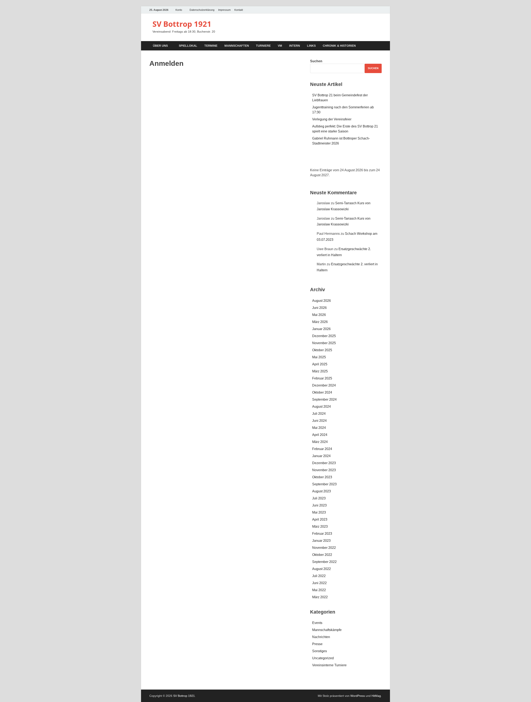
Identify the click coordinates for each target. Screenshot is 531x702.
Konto (178, 10)
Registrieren (250, 128)
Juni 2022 (319, 583)
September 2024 (324, 399)
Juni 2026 (319, 307)
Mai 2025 (319, 357)
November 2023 (324, 470)
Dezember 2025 (324, 336)
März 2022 (320, 597)
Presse (317, 644)
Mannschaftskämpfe (327, 630)
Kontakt (238, 10)
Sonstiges (319, 651)
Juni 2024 (319, 420)
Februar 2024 (322, 449)
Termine (210, 45)
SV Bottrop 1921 (181, 24)
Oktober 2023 (322, 477)
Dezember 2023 (324, 463)
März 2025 (320, 371)
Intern (294, 45)
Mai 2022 (319, 590)
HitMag (376, 695)
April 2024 (319, 435)
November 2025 (324, 343)
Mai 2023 (319, 512)
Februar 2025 (322, 378)
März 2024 (320, 442)
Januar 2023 (321, 540)
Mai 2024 (319, 427)
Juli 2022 (319, 576)
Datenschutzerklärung (202, 10)
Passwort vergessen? (225, 140)
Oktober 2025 (322, 350)
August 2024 (321, 406)
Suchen (316, 61)
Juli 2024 (319, 413)
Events (317, 623)
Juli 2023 (319, 498)
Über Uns (160, 45)
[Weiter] (374, 160)
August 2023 (321, 491)
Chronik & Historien (339, 45)
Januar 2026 (321, 329)
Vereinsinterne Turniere (329, 665)
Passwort (186, 98)
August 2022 (321, 569)
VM (280, 45)
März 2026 (320, 322)
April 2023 (319, 519)
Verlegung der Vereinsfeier (331, 119)
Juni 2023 (319, 505)
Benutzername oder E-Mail (198, 80)
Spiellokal (188, 45)
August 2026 (321, 300)
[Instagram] (379, 9)
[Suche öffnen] (379, 46)
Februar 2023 (322, 533)
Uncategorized (323, 658)
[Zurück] (317, 160)
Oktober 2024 (322, 392)
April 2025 (319, 364)
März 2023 (320, 526)
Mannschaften (236, 45)
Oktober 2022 (322, 554)
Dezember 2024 (324, 385)
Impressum (224, 10)
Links (311, 45)
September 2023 (324, 484)
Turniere (263, 45)
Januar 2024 (321, 456)
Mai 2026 (319, 315)
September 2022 (324, 562)
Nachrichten (321, 637)
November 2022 (324, 547)
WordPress (357, 695)
